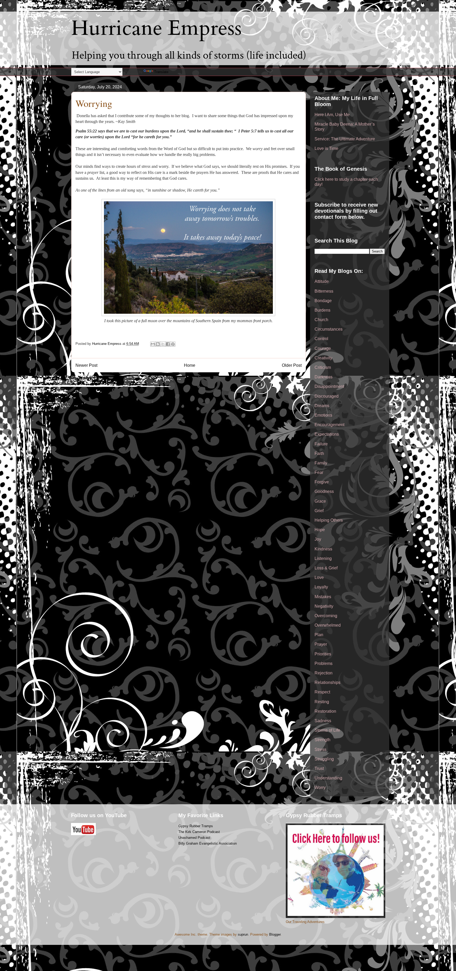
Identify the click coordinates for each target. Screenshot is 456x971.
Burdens (322, 310)
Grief (319, 510)
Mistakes (323, 596)
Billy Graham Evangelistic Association (207, 843)
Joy (318, 539)
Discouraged (327, 396)
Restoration (325, 711)
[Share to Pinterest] (172, 344)
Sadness (323, 720)
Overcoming (326, 615)
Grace (320, 501)
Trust (319, 768)
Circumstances (329, 329)
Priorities (323, 654)
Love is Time (326, 148)
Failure (321, 444)
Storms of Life (327, 730)
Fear (319, 472)
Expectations (327, 434)
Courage (323, 348)
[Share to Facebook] (167, 344)
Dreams (322, 405)
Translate (161, 72)
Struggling (324, 759)
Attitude (322, 281)
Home (189, 365)
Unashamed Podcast (194, 838)
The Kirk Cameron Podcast (199, 832)
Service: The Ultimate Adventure (345, 139)
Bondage (323, 300)
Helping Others (329, 520)
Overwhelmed (328, 625)
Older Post (292, 365)
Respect (322, 692)
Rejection (323, 673)
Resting (322, 701)
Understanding (328, 778)
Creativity (323, 358)
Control (321, 338)
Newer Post (86, 365)
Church (321, 319)
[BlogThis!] (157, 344)
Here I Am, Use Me (332, 114)
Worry (320, 787)
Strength (322, 739)
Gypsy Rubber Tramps (195, 826)
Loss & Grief (326, 568)
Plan (319, 634)
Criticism (323, 367)
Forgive (322, 482)
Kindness (323, 549)
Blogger (275, 934)
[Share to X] (162, 344)
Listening (323, 558)
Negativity (324, 606)
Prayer (321, 644)
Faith (319, 453)
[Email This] (152, 344)
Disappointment (329, 386)
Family (321, 463)
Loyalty (321, 587)
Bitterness (324, 291)
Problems (323, 663)
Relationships (327, 682)
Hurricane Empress (156, 28)
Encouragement (329, 424)
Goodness (324, 491)
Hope (320, 529)
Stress (320, 749)
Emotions (323, 415)
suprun (243, 934)
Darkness (323, 377)
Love (319, 577)
